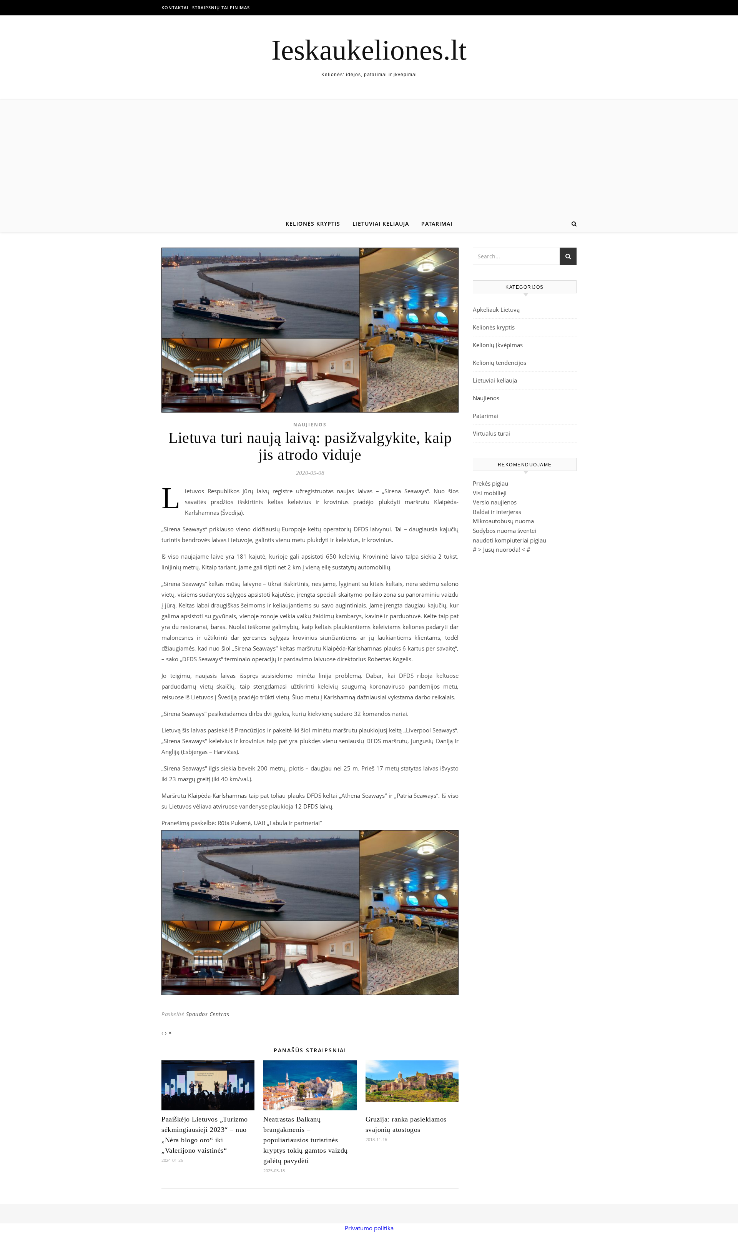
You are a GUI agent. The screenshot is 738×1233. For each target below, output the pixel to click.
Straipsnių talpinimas (221, 7)
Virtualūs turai (491, 433)
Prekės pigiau (490, 483)
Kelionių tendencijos (499, 362)
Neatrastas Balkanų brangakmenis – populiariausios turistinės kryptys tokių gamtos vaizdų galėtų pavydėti (305, 1140)
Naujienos (310, 424)
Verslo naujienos (495, 502)
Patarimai (436, 223)
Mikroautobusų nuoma (503, 521)
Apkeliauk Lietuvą (496, 309)
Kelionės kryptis (313, 223)
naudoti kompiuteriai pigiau (509, 540)
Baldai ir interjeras (497, 512)
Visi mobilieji (490, 493)
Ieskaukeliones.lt (369, 49)
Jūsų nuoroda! (501, 549)
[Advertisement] (369, 157)
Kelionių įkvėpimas (498, 345)
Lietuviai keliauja (380, 223)
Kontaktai (174, 7)
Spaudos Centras (207, 1014)
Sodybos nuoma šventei (504, 530)
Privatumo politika (369, 1228)
